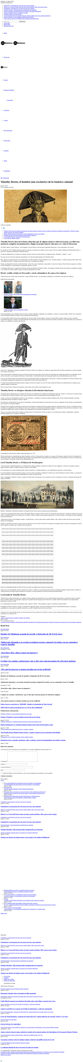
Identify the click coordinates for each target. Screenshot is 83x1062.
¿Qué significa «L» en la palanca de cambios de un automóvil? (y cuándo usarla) (24, 909)
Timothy (28, 618)
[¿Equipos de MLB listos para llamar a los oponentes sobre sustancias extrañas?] (6, 899)
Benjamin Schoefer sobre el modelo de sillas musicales (18, 993)
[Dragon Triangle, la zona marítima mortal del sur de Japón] (16, 714)
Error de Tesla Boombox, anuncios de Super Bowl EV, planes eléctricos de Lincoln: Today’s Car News (34, 1016)
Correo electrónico (6, 767)
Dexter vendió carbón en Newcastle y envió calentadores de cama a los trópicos (24, 234)
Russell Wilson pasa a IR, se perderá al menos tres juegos (18, 891)
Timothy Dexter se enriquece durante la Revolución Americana (20, 235)
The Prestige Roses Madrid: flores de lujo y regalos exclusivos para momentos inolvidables (30, 732)
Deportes (6, 150)
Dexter (11, 618)
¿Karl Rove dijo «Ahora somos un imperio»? (19, 653)
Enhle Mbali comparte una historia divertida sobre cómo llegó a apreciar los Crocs (28, 1001)
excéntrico (16, 618)
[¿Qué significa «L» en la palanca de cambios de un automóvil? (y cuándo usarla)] (12, 907)
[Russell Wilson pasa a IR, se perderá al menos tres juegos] (19, 890)
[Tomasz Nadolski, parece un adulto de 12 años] (13, 308)
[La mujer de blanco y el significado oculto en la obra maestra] (20, 894)
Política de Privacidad (9, 980)
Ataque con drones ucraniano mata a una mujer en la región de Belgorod (22, 11)
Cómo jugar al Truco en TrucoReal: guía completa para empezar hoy (21, 18)
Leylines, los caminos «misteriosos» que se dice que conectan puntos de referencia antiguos (38, 661)
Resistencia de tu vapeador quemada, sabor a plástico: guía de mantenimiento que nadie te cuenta (33, 740)
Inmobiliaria (7, 171)
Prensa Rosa (7, 140)
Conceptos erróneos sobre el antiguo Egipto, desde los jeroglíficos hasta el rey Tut (27, 1040)
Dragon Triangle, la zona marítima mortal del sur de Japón (19, 17)
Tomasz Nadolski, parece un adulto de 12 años (16, 12)
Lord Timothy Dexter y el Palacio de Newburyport (17, 236)
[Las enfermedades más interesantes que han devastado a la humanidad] (22, 783)
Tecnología (10, 100)
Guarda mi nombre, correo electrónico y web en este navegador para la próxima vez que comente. (28, 773)
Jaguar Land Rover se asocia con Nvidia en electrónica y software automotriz (26, 1009)
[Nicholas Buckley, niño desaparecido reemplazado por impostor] (13, 293)
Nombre (3, 764)
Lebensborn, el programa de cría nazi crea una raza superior (19, 5)
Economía (6, 110)
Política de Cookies (9, 979)
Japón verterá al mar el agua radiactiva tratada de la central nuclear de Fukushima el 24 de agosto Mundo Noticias (39, 1032)
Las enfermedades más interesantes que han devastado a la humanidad (22, 784)
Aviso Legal (7, 976)
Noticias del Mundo (9, 90)
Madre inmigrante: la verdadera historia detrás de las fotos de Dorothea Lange (27, 725)
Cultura (6, 120)
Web (2, 770)
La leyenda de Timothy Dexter (12, 238)
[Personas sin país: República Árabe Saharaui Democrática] (8, 787)
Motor (5, 160)
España (6, 80)
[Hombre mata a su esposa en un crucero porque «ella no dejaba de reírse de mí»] (25, 792)
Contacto (6, 977)
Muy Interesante (8, 130)
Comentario (4, 761)
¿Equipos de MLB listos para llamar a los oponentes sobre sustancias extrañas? (24, 900)
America (3, 618)
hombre (21, 618)
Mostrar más (4, 913)
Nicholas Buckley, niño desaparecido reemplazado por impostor (20, 10)
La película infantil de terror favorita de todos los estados (19, 1047)
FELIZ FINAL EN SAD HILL (11, 1024)
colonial (7, 618)
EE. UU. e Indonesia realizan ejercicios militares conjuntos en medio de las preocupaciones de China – (30, 904)
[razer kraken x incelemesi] (41, 1060)
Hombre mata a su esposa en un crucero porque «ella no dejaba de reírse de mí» (24, 793)
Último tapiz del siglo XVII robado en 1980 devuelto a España (20, 797)
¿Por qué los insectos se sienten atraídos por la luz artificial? (26, 669)
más (24, 618)
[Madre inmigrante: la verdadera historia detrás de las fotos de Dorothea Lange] (21, 721)
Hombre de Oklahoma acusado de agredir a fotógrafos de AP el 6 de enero (31, 634)
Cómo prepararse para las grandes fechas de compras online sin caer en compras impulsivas (27, 15)
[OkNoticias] (13, 46)
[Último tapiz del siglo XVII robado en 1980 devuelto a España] (22, 796)
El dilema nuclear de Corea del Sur (13, 14)
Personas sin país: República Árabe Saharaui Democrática (18, 789)
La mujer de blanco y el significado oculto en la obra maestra (19, 896)
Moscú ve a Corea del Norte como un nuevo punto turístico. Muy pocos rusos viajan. (25, 7)
